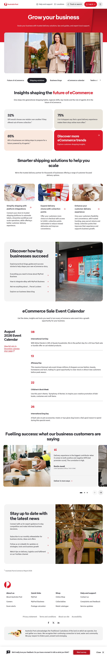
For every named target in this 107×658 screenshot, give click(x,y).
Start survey (81, 652)
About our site (64, 617)
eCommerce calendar (76, 80)
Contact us (84, 597)
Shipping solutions (37, 80)
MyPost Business (37, 601)
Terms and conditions (47, 617)
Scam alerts (11, 606)
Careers (9, 601)
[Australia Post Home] (11, 4)
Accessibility (77, 617)
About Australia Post (14, 597)
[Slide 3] (87, 492)
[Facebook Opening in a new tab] (48, 622)
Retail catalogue (62, 606)
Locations (60, 4)
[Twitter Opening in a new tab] (53, 622)
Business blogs (56, 80)
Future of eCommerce (15, 80)
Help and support (45, 4)
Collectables (61, 601)
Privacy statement (30, 617)
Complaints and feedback (90, 601)
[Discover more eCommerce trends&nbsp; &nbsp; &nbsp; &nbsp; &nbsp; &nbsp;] (99, 135)
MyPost (34, 597)
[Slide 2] (84, 492)
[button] (100, 492)
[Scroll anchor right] (100, 80)
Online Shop (60, 597)
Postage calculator (38, 606)
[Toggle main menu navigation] (100, 4)
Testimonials (95, 80)
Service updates (86, 606)
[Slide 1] (81, 492)
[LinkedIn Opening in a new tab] (58, 622)
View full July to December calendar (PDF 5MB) (12, 348)
